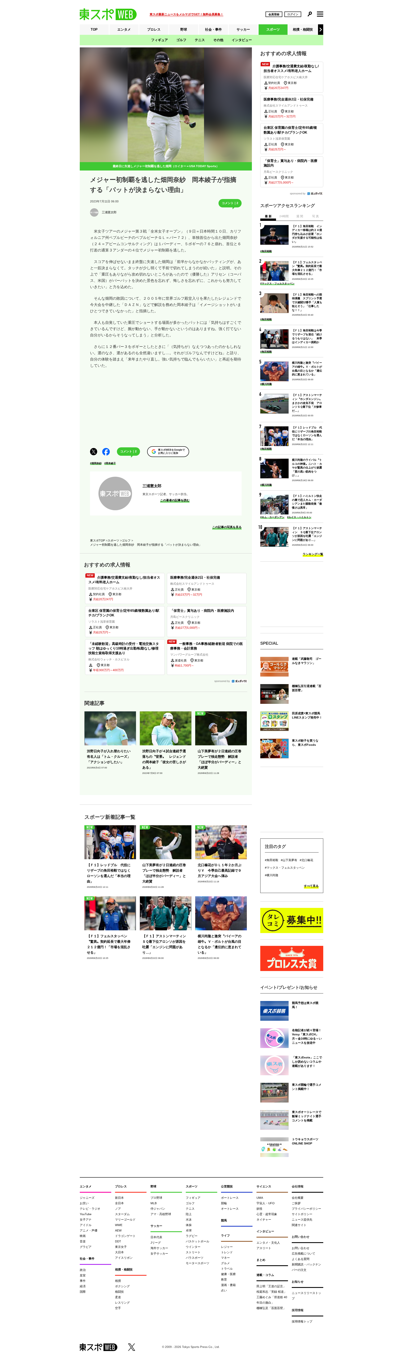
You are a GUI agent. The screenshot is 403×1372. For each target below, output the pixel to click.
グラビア (86, 1246)
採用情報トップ (302, 1321)
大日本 (119, 1252)
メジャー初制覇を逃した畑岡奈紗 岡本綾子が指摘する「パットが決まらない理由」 (146, 544)
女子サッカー (159, 1253)
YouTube (86, 1214)
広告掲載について (303, 1253)
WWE (118, 1225)
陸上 (189, 1214)
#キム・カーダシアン (272, 517)
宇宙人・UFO (265, 1203)
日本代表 (156, 1237)
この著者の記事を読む (175, 500)
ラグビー (192, 1236)
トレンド (227, 1252)
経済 (83, 1286)
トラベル (227, 1268)
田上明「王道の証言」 (271, 1286)
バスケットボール (197, 1241)
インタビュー (242, 40)
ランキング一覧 (313, 554)
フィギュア (159, 40)
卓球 (189, 1230)
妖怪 (259, 1208)
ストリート (193, 1252)
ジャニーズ (87, 1197)
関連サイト (299, 1225)
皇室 (83, 1275)
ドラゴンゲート (125, 1236)
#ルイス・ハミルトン (299, 517)
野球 (183, 29)
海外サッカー (159, 1248)
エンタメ (124, 29)
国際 (83, 1291)
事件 (83, 1280)
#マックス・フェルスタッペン (277, 283)
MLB (153, 1203)
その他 (218, 40)
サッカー (243, 29)
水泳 (189, 1219)
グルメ (225, 1263)
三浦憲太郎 (152, 486)
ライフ (225, 1235)
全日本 (119, 1203)
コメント (230, 203)
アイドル (86, 1225)
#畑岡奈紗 (96, 463)
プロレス (154, 29)
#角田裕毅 (266, 251)
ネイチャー (263, 1219)
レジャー (227, 1246)
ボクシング (122, 1286)
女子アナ (86, 1219)
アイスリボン (124, 1257)
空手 (118, 1308)
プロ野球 (156, 1197)
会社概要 (298, 1197)
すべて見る (311, 886)
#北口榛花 (306, 860)
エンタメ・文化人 (268, 1242)
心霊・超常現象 (266, 1214)
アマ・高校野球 (160, 1214)
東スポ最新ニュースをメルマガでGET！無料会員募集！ (186, 14)
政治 (83, 1270)
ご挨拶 (296, 1203)
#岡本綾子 (110, 463)
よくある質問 (300, 1259)
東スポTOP (97, 540)
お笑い (84, 1203)
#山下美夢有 (289, 860)
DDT (118, 1241)
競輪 (224, 1203)
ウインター (193, 1246)
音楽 (83, 1241)
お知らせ (298, 1281)
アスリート (263, 1248)
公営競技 (227, 1186)
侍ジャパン (157, 1208)
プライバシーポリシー (306, 1208)
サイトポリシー (302, 1214)
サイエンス (263, 1186)
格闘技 (119, 1291)
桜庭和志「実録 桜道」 (271, 1291)
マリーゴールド (125, 1219)
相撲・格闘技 (303, 29)
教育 (224, 1279)
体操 (189, 1225)
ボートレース (230, 1197)
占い (224, 1290)
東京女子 (121, 1246)
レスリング (122, 1302)
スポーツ (273, 29)
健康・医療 (228, 1274)
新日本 (119, 1197)
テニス (200, 40)
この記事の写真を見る (227, 527)
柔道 (118, 1297)
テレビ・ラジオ (90, 1208)
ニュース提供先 (302, 1219)
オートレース (230, 1208)
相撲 (118, 1280)
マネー (225, 1257)
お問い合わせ (300, 1248)
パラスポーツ (194, 1257)
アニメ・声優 (88, 1230)
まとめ (260, 1259)
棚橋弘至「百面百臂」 (271, 1308)
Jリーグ (155, 1242)
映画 (83, 1236)
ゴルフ (181, 40)
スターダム (122, 1214)
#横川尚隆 (266, 384)
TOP (94, 29)
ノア (118, 1208)
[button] (320, 29)
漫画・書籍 (228, 1285)
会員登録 (273, 14)
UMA (259, 1197)
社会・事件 (213, 29)
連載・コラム (265, 1275)
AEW (118, 1230)
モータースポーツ (197, 1263)
